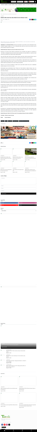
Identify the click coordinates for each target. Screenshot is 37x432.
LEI (26, 4)
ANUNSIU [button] (14, 1)
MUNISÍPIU (6, 4)
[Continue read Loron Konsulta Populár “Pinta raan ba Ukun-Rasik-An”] (18, 337)
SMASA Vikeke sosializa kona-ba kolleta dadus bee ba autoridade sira (30, 170)
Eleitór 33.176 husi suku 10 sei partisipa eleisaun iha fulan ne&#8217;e (20, 113)
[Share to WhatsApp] (34, 19)
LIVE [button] (26, 1)
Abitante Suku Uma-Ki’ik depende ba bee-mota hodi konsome (6, 170)
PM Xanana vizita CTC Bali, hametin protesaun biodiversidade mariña (15, 351)
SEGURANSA (20, 4)
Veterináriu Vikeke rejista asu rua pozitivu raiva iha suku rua (18, 158)
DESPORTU (32, 4)
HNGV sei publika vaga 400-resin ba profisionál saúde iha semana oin (9, 389)
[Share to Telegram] (35, 19)
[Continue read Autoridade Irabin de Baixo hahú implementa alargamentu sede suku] (6, 151)
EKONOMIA (27, 155)
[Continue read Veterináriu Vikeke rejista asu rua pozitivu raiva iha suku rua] (18, 151)
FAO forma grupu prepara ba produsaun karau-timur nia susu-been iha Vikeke (30, 158)
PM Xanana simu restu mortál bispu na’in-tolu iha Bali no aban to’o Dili (15, 356)
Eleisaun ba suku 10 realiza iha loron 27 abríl (16, 49)
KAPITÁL (28, 4)
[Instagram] (31, 19)
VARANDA (2, 4)
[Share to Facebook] (29, 19)
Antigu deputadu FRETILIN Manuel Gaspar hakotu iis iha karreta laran (27, 389)
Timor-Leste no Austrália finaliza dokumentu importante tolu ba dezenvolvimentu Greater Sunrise (27, 405)
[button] (4, 431)
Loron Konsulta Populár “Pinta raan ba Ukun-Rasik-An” (10, 344)
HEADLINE (3, 403)
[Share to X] (32, 19)
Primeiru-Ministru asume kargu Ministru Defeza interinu (9, 404)
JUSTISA (24, 4)
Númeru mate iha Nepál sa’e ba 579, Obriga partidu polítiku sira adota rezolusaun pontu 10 (16, 366)
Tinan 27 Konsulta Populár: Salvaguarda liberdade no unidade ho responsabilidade (16, 361)
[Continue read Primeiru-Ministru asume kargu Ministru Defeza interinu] (9, 398)
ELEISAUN (9, 4)
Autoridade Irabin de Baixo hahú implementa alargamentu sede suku (5, 158)
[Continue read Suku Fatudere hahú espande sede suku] (18, 164)
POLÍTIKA (13, 4)
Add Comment (3, 193)
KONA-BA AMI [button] (20, 1)
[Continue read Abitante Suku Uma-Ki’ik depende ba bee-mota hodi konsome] (6, 164)
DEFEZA (16, 4)
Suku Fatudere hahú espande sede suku (18, 170)
